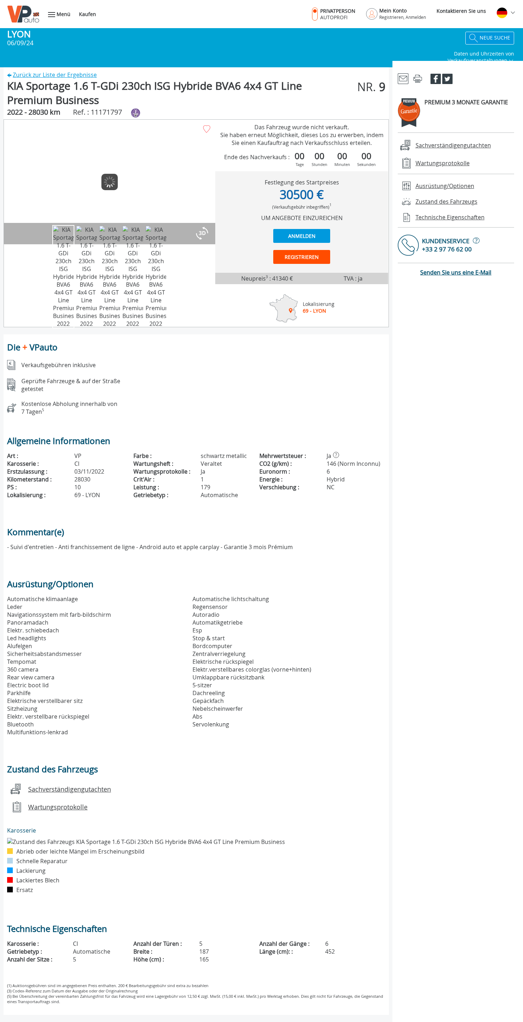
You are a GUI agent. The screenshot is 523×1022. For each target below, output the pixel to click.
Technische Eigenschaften (450, 217)
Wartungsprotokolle (58, 807)
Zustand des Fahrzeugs (446, 201)
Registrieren (302, 257)
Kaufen (87, 14)
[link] (403, 78)
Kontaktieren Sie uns (461, 10)
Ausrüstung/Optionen (445, 186)
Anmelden (302, 236)
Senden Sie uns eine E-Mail (455, 272)
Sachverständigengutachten (69, 789)
